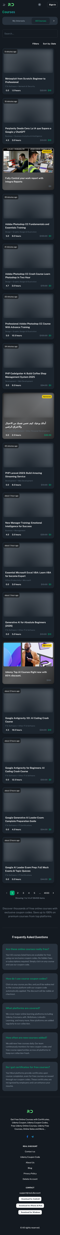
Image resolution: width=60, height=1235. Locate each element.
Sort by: (49, 44)
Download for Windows (30, 1212)
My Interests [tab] (19, 21)
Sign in (52, 4)
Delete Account (30, 1179)
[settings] (40, 5)
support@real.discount (30, 1193)
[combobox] (28, 33)
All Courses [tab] (40, 21)
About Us (30, 1162)
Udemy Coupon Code (30, 1157)
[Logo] (11, 5)
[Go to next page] (53, 893)
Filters (35, 44)
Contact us (30, 1151)
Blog (30, 1168)
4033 (46, 893)
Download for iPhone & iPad (30, 1206)
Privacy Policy (30, 1173)
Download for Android (30, 1199)
